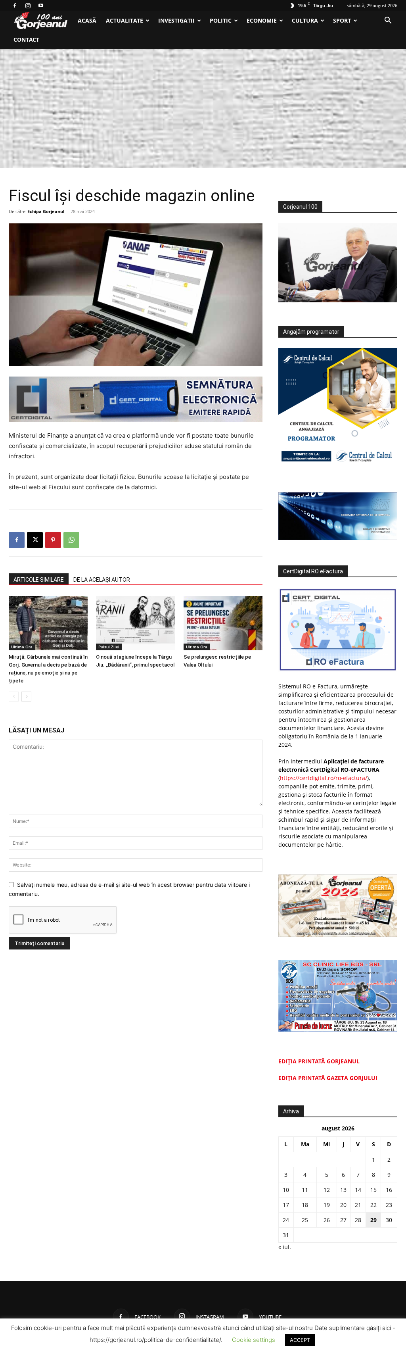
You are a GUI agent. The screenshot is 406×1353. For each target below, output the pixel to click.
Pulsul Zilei (108, 647)
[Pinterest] (53, 540)
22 (373, 1205)
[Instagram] (28, 5)
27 (343, 1220)
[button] (387, 21)
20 (343, 1205)
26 (327, 1220)
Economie (262, 20)
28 (358, 1220)
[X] (35, 540)
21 (358, 1205)
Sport (342, 20)
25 (305, 1220)
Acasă (87, 20)
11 (305, 1189)
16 (389, 1189)
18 (305, 1205)
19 (327, 1205)
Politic (221, 20)
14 (358, 1189)
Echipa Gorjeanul (45, 211)
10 (286, 1189)
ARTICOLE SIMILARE (38, 580)
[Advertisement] (203, 108)
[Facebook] (15, 5)
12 (327, 1189)
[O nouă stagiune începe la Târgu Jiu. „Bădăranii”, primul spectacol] (135, 623)
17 (286, 1205)
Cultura (305, 20)
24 (286, 1220)
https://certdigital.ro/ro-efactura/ (323, 778)
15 (373, 1189)
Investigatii (176, 20)
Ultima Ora (22, 647)
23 (389, 1205)
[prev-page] (14, 696)
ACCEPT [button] (300, 1340)
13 (343, 1189)
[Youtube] (41, 5)
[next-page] (26, 696)
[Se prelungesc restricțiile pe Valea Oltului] (223, 623)
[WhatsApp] (71, 540)
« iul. (284, 1247)
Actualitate (124, 20)
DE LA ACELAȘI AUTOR (101, 580)
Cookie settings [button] (253, 1339)
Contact (26, 39)
